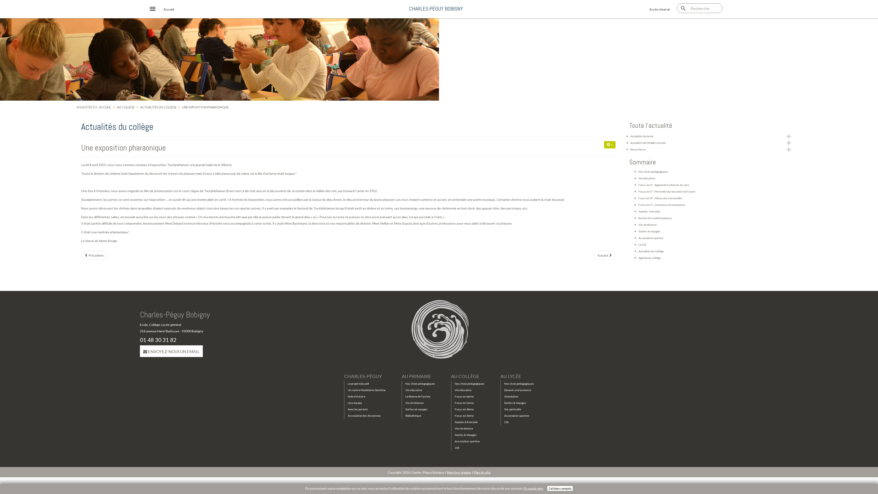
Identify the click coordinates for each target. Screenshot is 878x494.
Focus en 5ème (464, 403)
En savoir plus (533, 488)
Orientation (511, 396)
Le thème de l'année (417, 396)
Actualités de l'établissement (648, 143)
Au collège (125, 107)
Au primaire (416, 376)
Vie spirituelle (512, 409)
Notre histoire (356, 396)
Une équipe (355, 403)
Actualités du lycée (641, 136)
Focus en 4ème (464, 409)
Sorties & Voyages (466, 435)
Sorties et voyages (649, 231)
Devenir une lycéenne (517, 390)
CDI (457, 447)
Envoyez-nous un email (173, 351)
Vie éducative (646, 178)
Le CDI (642, 244)
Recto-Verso (637, 149)
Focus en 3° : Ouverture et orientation (661, 205)
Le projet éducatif (358, 383)
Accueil (105, 107)
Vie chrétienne (647, 224)
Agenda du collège (649, 258)
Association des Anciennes (364, 415)
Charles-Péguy (363, 376)
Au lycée (511, 376)
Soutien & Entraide (466, 422)
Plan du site (482, 472)
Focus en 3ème (464, 415)
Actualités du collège (158, 107)
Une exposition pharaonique (123, 147)
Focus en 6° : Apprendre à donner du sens (663, 185)
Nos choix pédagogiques (653, 171)
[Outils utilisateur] (610, 144)
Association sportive (650, 238)
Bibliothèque (413, 415)
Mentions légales (459, 472)
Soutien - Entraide (649, 211)
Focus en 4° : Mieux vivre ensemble (660, 198)
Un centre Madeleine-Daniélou (367, 390)
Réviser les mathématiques (655, 218)
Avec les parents (358, 409)
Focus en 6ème (464, 396)
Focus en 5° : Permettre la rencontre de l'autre (666, 191)
